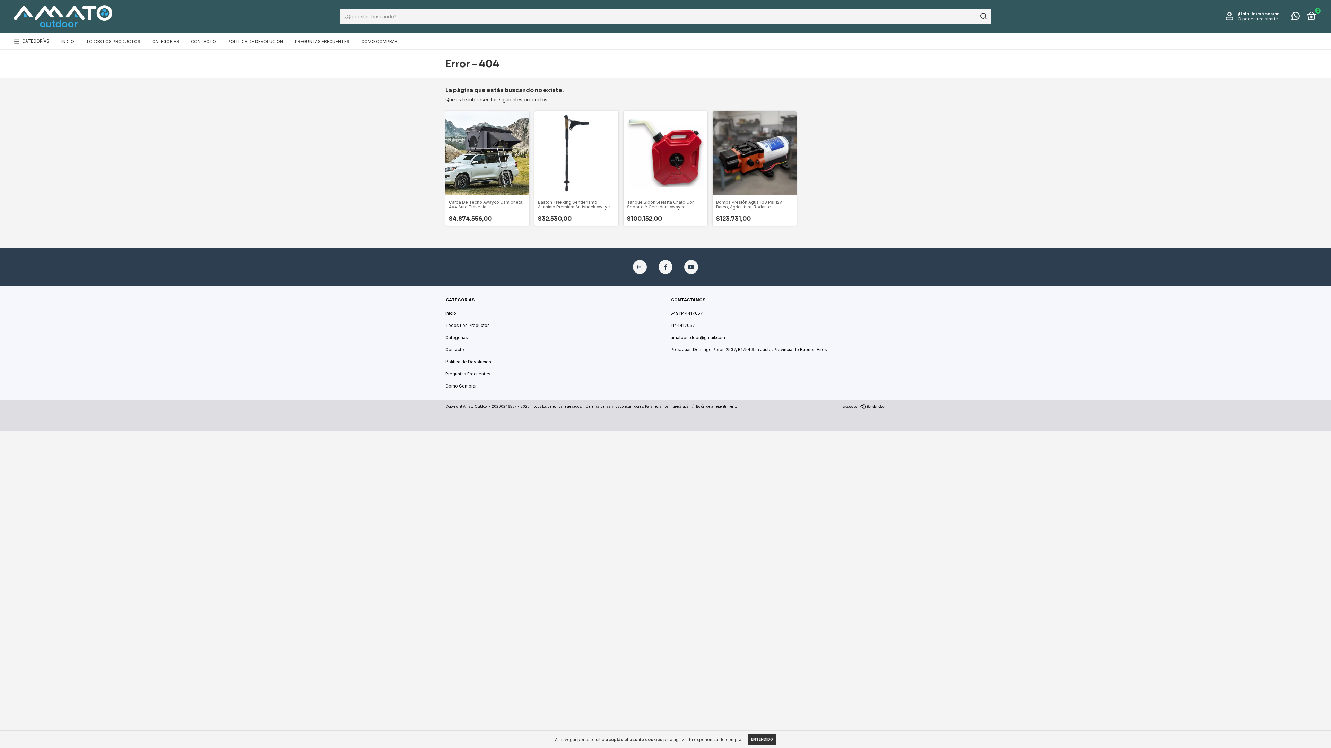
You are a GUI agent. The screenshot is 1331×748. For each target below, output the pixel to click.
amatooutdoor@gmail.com (698, 337)
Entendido (762, 739)
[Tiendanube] (864, 407)
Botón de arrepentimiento (716, 406)
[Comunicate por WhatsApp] (1295, 17)
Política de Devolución (255, 41)
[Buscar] (983, 16)
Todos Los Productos (113, 41)
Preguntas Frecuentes (322, 41)
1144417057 (683, 325)
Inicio (67, 41)
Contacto (203, 41)
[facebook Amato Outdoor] (665, 267)
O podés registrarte (1258, 18)
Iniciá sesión (1266, 13)
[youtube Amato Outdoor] (691, 267)
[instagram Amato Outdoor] (640, 267)
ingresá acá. (679, 406)
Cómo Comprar (379, 41)
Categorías (35, 41)
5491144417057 (687, 313)
